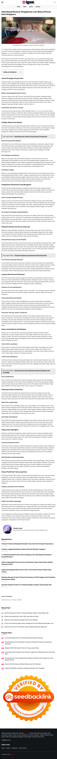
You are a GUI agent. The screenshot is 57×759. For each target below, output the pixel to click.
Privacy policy (23, 748)
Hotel (24, 6)
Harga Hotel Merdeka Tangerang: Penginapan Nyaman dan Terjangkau (25, 668)
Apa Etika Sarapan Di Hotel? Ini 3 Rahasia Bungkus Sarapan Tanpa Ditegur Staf (26, 585)
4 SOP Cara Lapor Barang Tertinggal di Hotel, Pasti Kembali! (21, 620)
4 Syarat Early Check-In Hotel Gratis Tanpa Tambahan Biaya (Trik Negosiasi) (25, 627)
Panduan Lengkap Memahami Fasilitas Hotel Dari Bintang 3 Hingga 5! (23, 549)
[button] (55, 2)
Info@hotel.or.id (5, 740)
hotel (9, 53)
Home (18, 6)
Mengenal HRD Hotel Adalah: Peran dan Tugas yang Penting (22, 648)
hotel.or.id (12, 754)
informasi (26, 733)
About (31, 6)
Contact (38, 6)
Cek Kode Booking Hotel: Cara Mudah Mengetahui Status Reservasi (24, 638)
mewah (38, 111)
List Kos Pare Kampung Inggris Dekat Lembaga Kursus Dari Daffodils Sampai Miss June (29, 623)
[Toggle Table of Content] (19, 72)
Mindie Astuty (17, 528)
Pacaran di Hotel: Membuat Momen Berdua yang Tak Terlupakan (23, 664)
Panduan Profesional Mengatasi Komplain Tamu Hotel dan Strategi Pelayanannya (27, 544)
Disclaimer (15, 748)
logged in (10, 599)
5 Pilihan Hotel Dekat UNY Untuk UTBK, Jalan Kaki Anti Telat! (21, 616)
